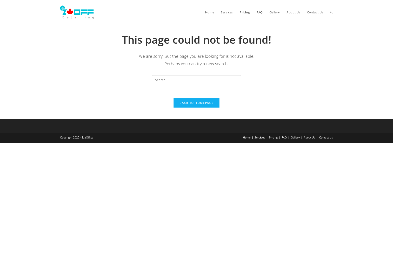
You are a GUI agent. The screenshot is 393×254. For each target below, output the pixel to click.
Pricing (273, 137)
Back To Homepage (196, 103)
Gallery (295, 137)
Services (259, 137)
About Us (309, 137)
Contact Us (326, 137)
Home (247, 137)
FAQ (284, 137)
